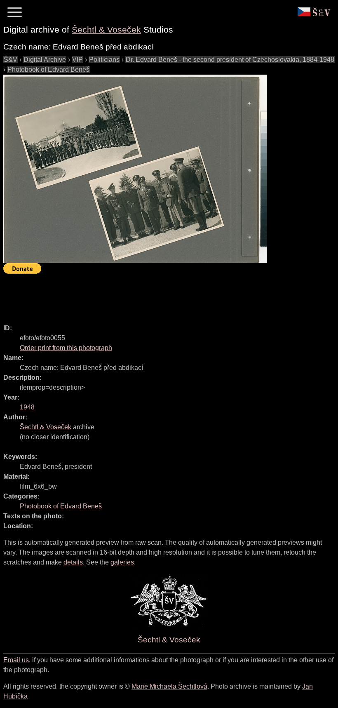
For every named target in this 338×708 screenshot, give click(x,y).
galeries (122, 562)
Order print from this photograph (66, 347)
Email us (16, 659)
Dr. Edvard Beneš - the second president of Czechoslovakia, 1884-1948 (230, 59)
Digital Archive (44, 59)
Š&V (10, 59)
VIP (77, 59)
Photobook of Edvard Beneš (48, 69)
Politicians (104, 59)
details (73, 562)
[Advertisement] (153, 295)
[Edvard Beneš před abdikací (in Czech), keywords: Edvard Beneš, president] (135, 169)
